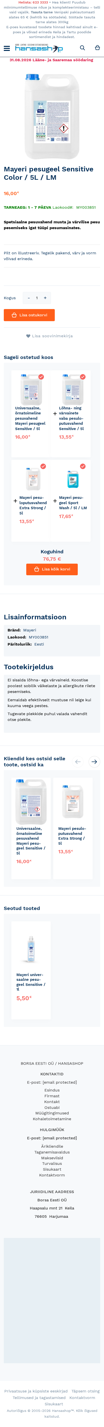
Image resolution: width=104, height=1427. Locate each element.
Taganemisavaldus (52, 1152)
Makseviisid (52, 1158)
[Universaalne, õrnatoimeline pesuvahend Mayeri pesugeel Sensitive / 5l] (31, 376)
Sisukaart (52, 1169)
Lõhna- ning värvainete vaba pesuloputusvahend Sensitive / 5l (71, 418)
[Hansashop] (39, 48)
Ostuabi (52, 1107)
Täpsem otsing (85, 1391)
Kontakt (52, 1101)
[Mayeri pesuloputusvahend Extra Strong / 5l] (33, 466)
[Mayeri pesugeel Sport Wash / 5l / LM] (73, 466)
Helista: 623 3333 (33, 2)
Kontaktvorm (52, 1175)
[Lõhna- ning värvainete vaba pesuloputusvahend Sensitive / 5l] (73, 376)
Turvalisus (52, 1163)
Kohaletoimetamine (52, 1118)
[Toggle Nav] (7, 48)
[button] (94, 762)
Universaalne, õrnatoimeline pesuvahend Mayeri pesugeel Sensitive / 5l (30, 418)
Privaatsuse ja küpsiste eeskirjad (36, 1391)
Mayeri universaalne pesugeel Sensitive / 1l (30, 982)
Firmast (52, 1096)
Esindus (52, 1090)
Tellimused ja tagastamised (39, 1397)
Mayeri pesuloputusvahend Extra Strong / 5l (72, 836)
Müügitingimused (52, 1113)
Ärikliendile (52, 1146)
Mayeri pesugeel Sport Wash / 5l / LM (73, 502)
